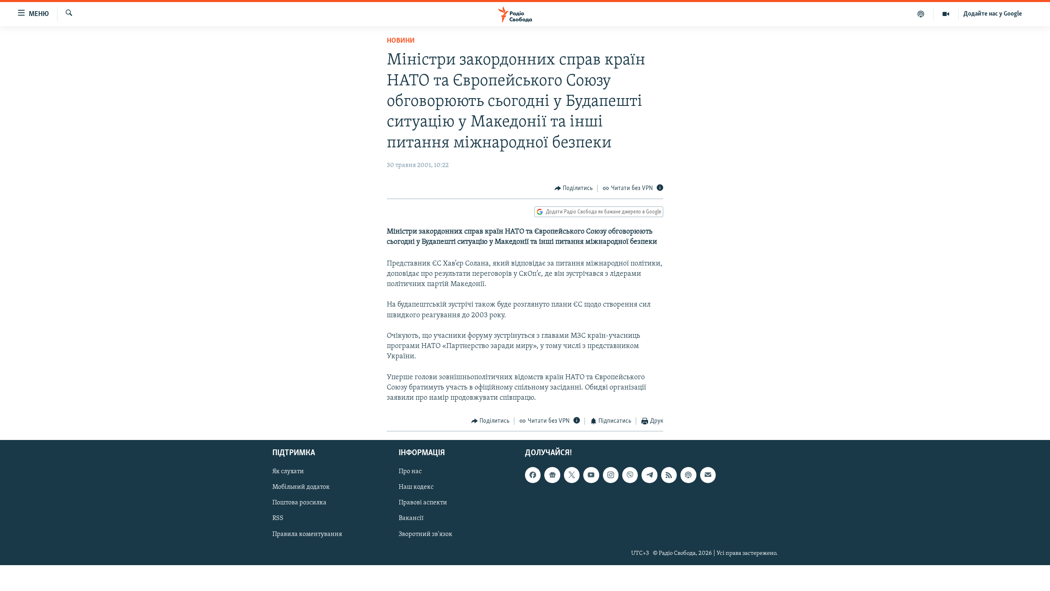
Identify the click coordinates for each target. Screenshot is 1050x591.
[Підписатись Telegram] (649, 475)
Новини (401, 41)
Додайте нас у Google (992, 14)
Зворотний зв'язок (425, 534)
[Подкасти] (921, 14)
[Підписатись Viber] (630, 475)
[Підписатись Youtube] (591, 475)
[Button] (574, 188)
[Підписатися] (708, 475)
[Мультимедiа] (946, 14)
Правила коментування (307, 534)
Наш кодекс (416, 487)
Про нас (410, 471)
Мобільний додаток (301, 487)
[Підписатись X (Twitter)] (572, 475)
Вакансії (411, 518)
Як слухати (288, 471)
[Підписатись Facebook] (533, 475)
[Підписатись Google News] (552, 475)
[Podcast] (688, 475)
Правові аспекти (423, 502)
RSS (277, 518)
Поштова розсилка (299, 502)
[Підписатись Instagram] (611, 475)
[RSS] (669, 475)
